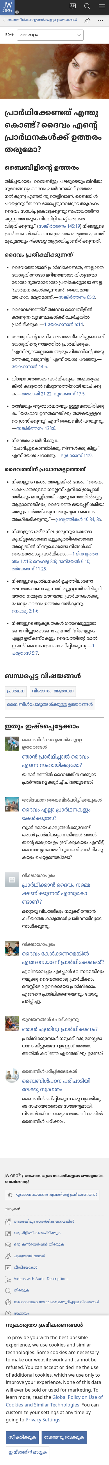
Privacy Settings (43, 1420)
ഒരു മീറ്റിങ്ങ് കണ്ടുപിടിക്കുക (33, 1234)
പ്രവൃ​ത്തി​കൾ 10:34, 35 (78, 520)
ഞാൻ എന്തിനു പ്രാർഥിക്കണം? (60, 1029)
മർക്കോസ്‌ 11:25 (29, 569)
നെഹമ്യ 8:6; (44, 562)
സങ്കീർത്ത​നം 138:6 (35, 429)
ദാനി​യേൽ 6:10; (73, 562)
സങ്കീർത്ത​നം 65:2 (76, 298)
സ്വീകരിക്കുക (22, 1437)
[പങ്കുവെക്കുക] (87, 20)
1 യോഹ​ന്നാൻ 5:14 (63, 325)
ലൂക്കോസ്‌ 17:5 (69, 394)
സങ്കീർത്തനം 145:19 (59, 226)
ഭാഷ (10, 35)
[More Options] (100, 20)
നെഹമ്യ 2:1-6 (25, 611)
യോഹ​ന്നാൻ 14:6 (29, 367)
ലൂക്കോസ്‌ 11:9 (76, 456)
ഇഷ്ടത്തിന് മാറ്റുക (27, 1452)
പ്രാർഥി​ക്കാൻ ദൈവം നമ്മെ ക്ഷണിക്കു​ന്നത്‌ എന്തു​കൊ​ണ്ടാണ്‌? (56, 894)
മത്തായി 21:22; (37, 394)
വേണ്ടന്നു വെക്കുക (64, 1437)
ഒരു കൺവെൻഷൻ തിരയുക (34, 1245)
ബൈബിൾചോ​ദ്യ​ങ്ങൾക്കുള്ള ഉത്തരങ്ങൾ (42, 20)
